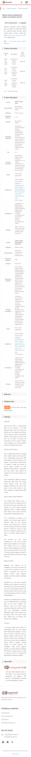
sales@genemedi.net (10, 737)
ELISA (16, 187)
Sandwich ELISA (19, 185)
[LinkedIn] (7, 742)
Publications (5, 719)
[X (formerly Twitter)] (12, 742)
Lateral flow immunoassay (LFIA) (17, 35)
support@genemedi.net (11, 734)
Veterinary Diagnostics (23, 8)
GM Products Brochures (8, 723)
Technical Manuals (6, 716)
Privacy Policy (15, 754)
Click (7, 407)
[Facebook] (3, 742)
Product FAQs (5, 713)
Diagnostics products (11, 8)
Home (3, 8)
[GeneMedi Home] (15, 693)
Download (23, 23)
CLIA (5, 37)
